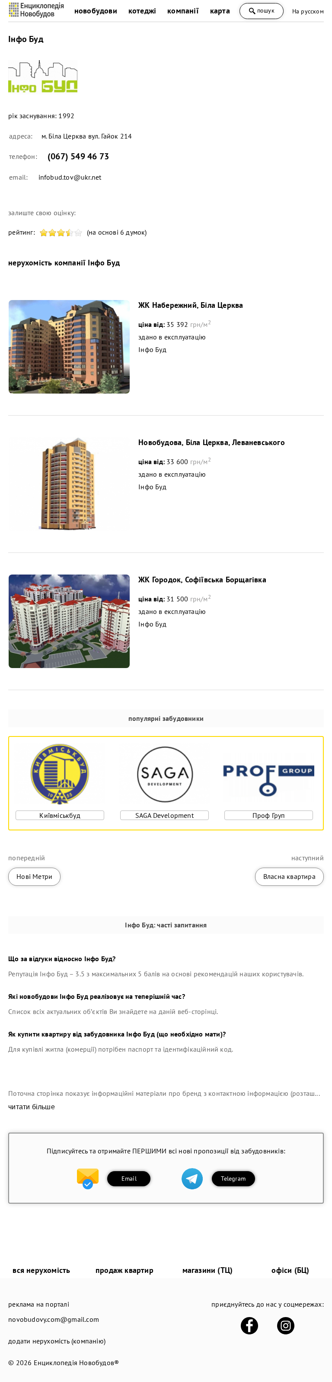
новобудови (95, 11)
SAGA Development (164, 815)
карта (220, 11)
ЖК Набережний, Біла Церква (190, 305)
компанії (183, 11)
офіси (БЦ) (290, 1270)
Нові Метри (34, 876)
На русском (308, 11)
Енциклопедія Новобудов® (76, 1362)
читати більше (31, 1107)
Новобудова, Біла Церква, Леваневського (211, 442)
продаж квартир (124, 1270)
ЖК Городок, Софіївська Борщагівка (202, 579)
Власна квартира (289, 876)
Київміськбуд (59, 815)
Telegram (233, 1178)
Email (129, 1178)
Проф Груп (268, 815)
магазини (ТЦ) (207, 1270)
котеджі (142, 11)
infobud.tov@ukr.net (70, 177)
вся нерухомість (41, 1270)
